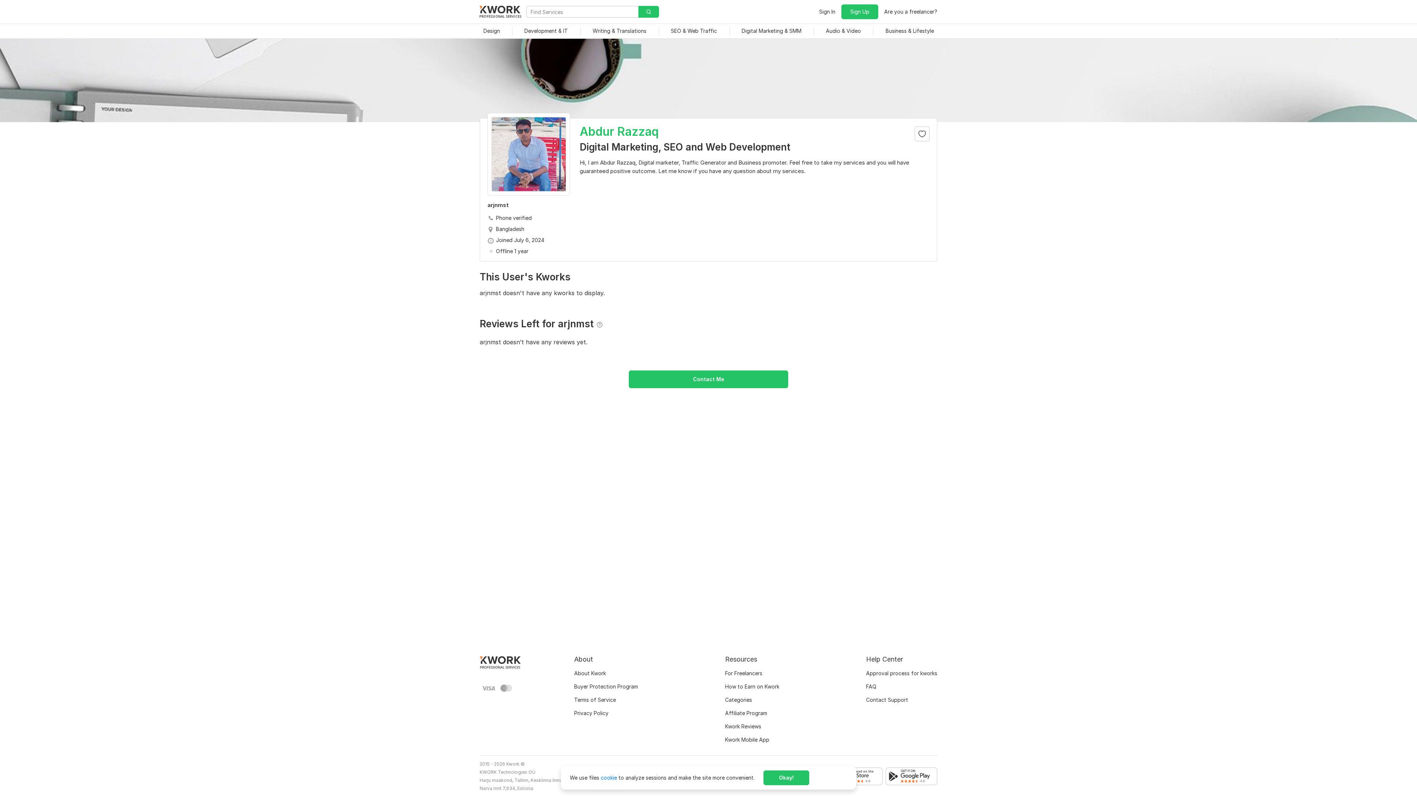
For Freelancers (743, 673)
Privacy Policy (591, 713)
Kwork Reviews (743, 726)
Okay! (786, 777)
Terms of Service (595, 700)
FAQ (871, 686)
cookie (609, 777)
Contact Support (887, 700)
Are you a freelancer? (910, 11)
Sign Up (859, 11)
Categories (738, 700)
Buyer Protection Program (606, 686)
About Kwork (590, 673)
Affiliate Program (746, 713)
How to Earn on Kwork (752, 686)
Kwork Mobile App (747, 739)
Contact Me (708, 379)
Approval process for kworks (901, 673)
